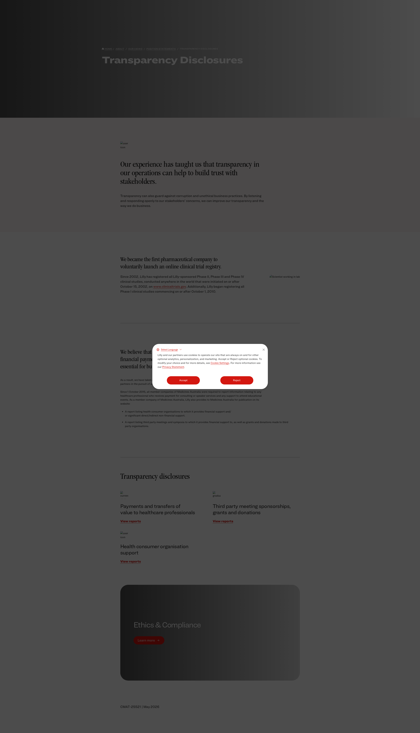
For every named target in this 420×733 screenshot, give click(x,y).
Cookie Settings (220, 363)
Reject (236, 380)
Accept (183, 380)
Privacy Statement (173, 366)
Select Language (169, 349)
